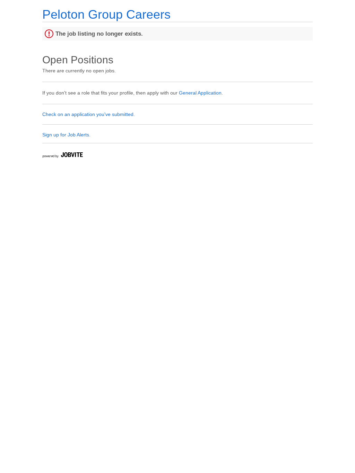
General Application (200, 93)
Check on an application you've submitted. (88, 114)
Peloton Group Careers (106, 14)
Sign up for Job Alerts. (66, 134)
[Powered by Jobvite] (62, 156)
